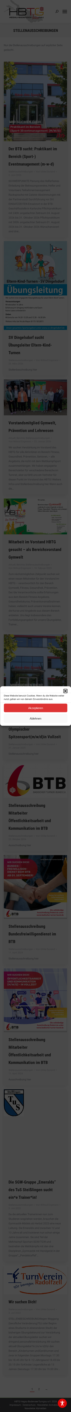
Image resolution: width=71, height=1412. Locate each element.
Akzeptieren (35, 707)
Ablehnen (35, 718)
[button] (65, 691)
